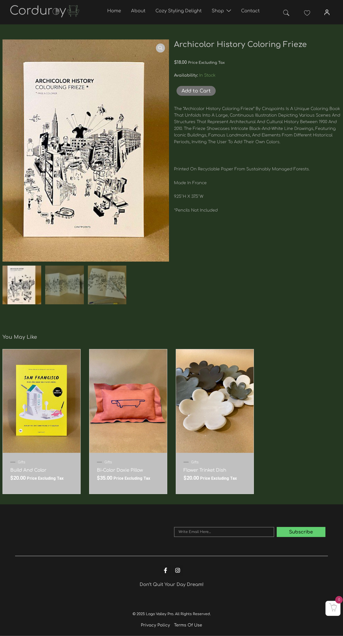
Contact (250, 10)
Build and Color (28, 470)
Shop (218, 10)
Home (114, 10)
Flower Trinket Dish (205, 470)
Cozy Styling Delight (178, 10)
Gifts (21, 462)
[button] (286, 14)
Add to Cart (196, 90)
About (138, 10)
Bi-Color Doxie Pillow (120, 470)
